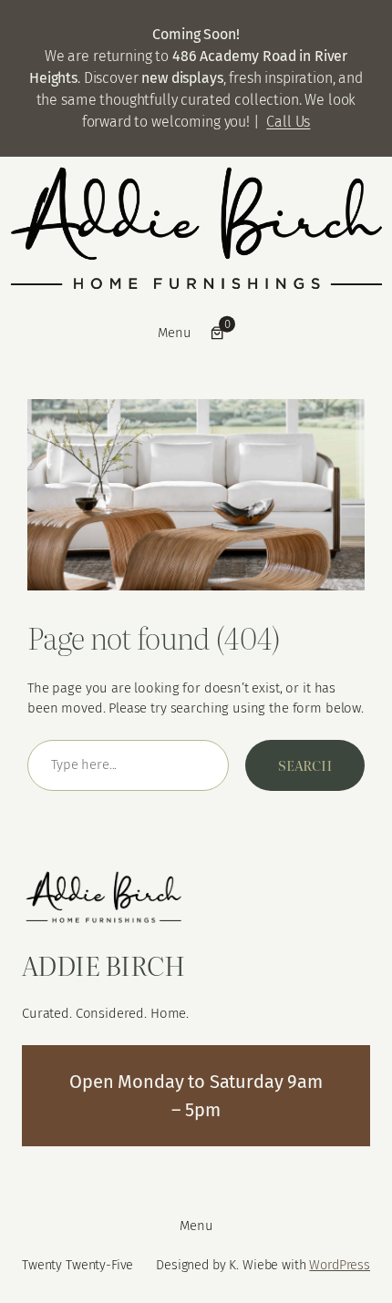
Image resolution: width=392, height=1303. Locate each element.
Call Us (288, 121)
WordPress (339, 1265)
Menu (174, 332)
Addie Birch (103, 964)
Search (305, 764)
